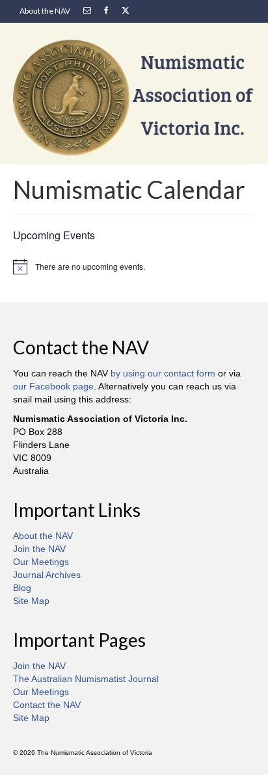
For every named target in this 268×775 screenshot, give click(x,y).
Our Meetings (41, 562)
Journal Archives (47, 575)
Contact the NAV (47, 705)
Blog (22, 588)
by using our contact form (163, 373)
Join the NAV (39, 549)
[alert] (134, 266)
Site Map (31, 601)
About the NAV (43, 536)
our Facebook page (53, 386)
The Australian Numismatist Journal (86, 679)
